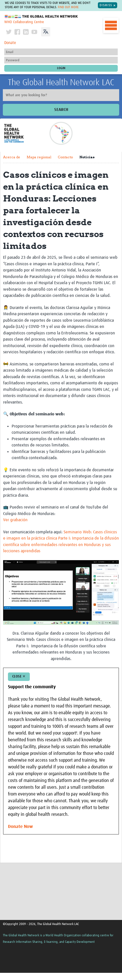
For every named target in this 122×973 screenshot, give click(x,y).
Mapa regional (39, 157)
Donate (10, 43)
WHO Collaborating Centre (24, 22)
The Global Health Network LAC (61, 82)
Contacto (65, 157)
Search (61, 110)
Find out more (68, 7)
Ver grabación (15, 520)
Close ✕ (19, 676)
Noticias (86, 157)
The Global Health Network (41, 16)
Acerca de (11, 157)
